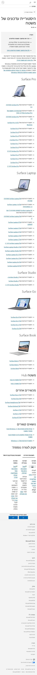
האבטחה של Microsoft (30, 591)
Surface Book (15, 368)
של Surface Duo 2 (15, 395)
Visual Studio (32, 637)
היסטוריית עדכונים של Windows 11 (21, 441)
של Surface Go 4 (16, 317)
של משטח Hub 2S (15, 380)
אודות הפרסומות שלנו (30, 672)
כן (23, 517)
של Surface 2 (17, 414)
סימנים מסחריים (9, 669)
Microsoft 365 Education (29, 569)
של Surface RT (16, 417)
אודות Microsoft (31, 648)
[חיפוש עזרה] (30, 2)
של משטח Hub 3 (16, 383)
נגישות (23, 672)
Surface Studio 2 (14, 281)
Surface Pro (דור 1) (13, 166)
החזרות (33, 549)
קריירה (33, 645)
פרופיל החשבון (32, 543)
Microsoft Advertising (30, 603)
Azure (33, 594)
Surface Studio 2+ (13, 277)
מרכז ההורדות (32, 546)
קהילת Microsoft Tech (30, 626)
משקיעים (33, 654)
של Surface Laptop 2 (14, 239)
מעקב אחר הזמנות (31, 552)
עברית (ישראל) (29, 659)
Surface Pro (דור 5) (13, 151)
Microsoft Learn (31, 620)
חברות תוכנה (32, 634)
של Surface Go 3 (16, 321)
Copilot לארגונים (31, 526)
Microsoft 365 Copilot (30, 606)
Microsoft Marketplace (30, 628)
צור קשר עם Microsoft (30, 669)
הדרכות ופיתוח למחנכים (30, 575)
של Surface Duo (16, 399)
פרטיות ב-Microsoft (30, 651)
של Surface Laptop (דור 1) (13, 243)
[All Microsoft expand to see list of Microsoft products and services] (35, 2)
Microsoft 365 (32, 532)
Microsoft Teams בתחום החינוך (28, 566)
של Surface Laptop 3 (14, 236)
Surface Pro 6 (15, 147)
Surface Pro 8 (15, 132)
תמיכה (33, 6)
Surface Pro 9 (15, 128)
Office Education (31, 572)
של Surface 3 (17, 410)
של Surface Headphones (12, 402)
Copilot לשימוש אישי (30, 529)
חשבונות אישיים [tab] (29, 455)
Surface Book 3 (14, 361)
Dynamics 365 (32, 597)
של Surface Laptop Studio (13, 251)
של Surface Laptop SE (14, 266)
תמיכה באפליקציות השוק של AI (28, 623)
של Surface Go (16, 328)
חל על (33, 27)
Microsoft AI (32, 589)
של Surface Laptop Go (14, 262)
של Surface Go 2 (16, 325)
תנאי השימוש (17, 669)
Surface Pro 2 (15, 162)
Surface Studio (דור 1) (12, 285)
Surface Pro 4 (15, 155)
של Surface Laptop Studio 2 (12, 247)
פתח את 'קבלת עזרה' (14, 498)
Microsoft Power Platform (29, 631)
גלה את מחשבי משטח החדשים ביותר (18, 50)
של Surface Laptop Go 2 (13, 258)
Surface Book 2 (14, 365)
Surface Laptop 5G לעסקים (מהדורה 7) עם (19, 210)
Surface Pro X (15, 136)
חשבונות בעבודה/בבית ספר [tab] (12, 455)
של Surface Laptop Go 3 (13, 255)
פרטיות (22, 669)
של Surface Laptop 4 (14, 232)
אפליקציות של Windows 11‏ (29, 535)
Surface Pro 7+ (14, 140)
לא (13, 517)
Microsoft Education (30, 560)
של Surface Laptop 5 (14, 228)
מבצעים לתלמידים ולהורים (29, 577)
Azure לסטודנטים (31, 580)
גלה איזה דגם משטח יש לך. (25, 60)
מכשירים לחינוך (31, 563)
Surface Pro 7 (15, 144)
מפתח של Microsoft (30, 617)
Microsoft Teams (31, 609)
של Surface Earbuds (14, 406)
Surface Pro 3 (15, 159)
